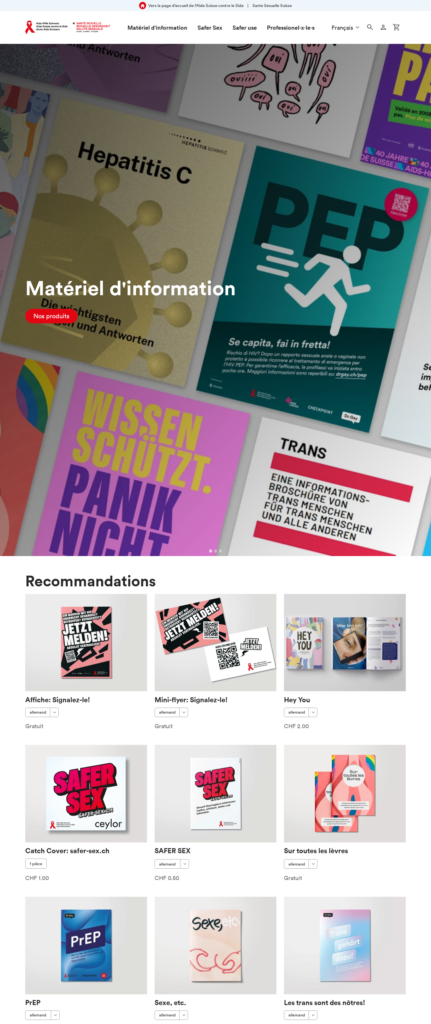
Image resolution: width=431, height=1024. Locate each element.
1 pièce (36, 863)
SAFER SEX (173, 850)
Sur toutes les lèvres (316, 850)
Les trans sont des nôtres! (324, 1002)
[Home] (67, 27)
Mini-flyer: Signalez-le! (191, 699)
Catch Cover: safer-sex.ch (67, 850)
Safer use (245, 27)
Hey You (297, 699)
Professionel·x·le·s (291, 27)
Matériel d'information (157, 27)
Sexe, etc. (170, 1002)
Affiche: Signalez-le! (57, 699)
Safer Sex (210, 27)
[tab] (210, 551)
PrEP (32, 1002)
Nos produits (51, 316)
